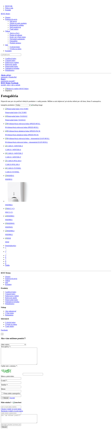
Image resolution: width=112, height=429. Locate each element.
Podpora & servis (11, 19)
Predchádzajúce (10, 246)
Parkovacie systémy (12, 62)
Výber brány (9, 313)
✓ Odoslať (5, 398)
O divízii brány (15, 47)
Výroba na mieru (15, 49)
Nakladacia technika (12, 68)
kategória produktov (8, 105)
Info (6, 45)
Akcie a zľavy (14, 33)
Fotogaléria (13, 41)
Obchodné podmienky (17, 39)
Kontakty (8, 51)
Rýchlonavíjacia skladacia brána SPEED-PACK (22, 135)
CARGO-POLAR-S (12, 164)
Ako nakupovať (10, 311)
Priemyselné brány (11, 66)
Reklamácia (9, 315)
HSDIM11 (9, 220)
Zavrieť (12, 398)
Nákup (7, 31)
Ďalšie (7, 265)
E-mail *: (4, 380)
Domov (7, 17)
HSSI (7, 242)
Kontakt (8, 10)
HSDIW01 (9, 227)
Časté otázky (14, 29)
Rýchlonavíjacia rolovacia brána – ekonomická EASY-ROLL (26, 142)
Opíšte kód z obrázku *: (9, 366)
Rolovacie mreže (11, 64)
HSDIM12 (9, 234)
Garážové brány (10, 58)
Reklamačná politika (17, 25)
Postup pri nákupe (16, 35)
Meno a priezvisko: (7, 376)
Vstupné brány (10, 60)
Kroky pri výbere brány (18, 37)
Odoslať (4, 427)
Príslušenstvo (9, 70)
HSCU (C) (9, 212)
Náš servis (13, 21)
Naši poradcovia (15, 27)
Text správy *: (6, 346)
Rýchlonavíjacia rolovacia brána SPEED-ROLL (22, 127)
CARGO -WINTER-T (13, 157)
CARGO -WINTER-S (13, 150)
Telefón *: (4, 385)
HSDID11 (8, 179)
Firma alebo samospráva (11, 393)
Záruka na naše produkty (18, 23)
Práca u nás (9, 8)
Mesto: (3, 389)
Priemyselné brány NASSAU (15, 120)
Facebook (4, 330)
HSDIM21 (9, 205)
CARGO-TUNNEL (12, 172)
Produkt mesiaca (15, 43)
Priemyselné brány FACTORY (16, 112)
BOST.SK (8, 6)
